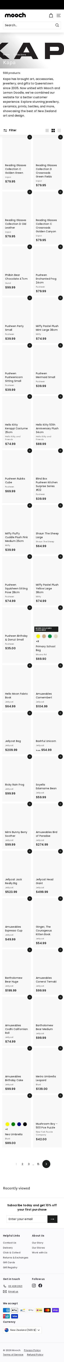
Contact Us (9, 1242)
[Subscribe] (52, 1219)
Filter (12, 130)
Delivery (8, 1247)
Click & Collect (11, 1252)
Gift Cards (9, 1262)
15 (38, 1164)
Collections (20, 54)
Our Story (37, 1242)
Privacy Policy (32, 1350)
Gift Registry (10, 1267)
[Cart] (51, 15)
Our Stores (38, 1247)
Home (6, 54)
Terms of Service (13, 1354)
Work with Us (39, 1252)
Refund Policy (35, 1354)
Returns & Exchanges (15, 1257)
